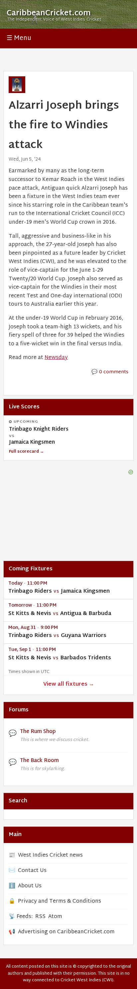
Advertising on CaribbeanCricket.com (66, 932)
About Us (30, 886)
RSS (40, 917)
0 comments (113, 372)
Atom (55, 917)
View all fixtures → (68, 684)
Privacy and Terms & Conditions (59, 901)
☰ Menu (19, 38)
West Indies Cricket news (50, 855)
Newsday (56, 358)
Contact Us (32, 871)
